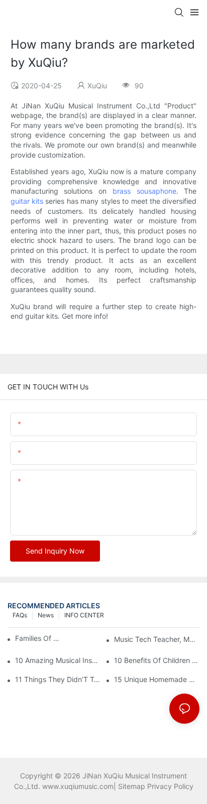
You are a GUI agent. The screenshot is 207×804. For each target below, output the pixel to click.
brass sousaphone (144, 191)
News (46, 615)
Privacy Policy (170, 786)
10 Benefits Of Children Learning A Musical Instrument (156, 660)
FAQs (20, 615)
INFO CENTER (84, 615)
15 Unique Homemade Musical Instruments (156, 679)
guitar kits (27, 201)
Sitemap (131, 786)
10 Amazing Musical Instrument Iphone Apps (57, 660)
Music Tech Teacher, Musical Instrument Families (156, 639)
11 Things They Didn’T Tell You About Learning (57, 679)
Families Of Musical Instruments (39, 638)
